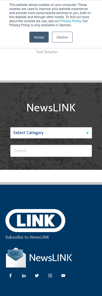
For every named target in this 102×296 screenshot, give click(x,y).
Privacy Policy (70, 20)
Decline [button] (62, 37)
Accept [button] (39, 37)
